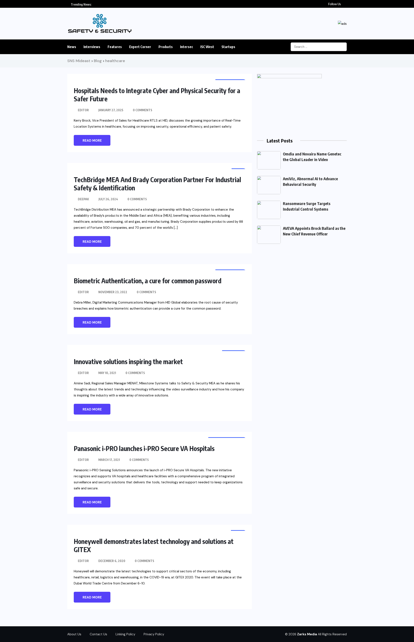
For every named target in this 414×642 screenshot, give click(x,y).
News (71, 47)
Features (115, 47)
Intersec (186, 47)
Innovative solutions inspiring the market (128, 361)
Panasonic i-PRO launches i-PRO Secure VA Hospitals (144, 448)
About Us (74, 634)
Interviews (91, 47)
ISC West (207, 47)
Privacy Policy (154, 634)
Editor (83, 110)
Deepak (83, 199)
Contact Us (98, 634)
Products (165, 47)
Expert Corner (140, 47)
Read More (92, 140)
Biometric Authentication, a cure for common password (147, 281)
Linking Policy (125, 634)
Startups (228, 47)
